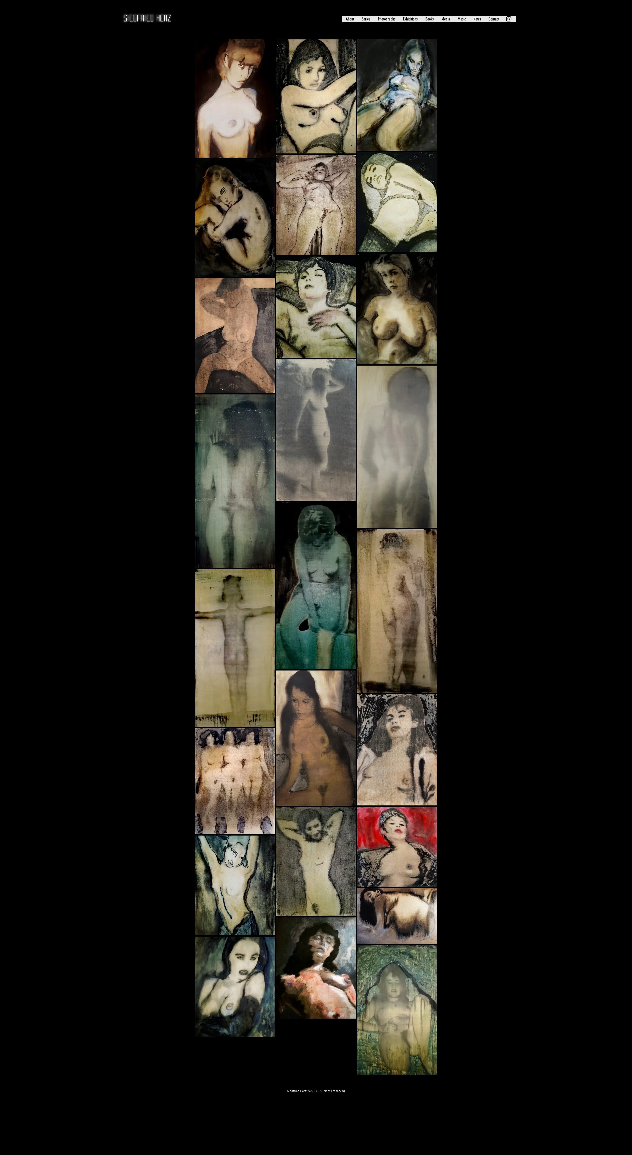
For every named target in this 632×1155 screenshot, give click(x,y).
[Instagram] (508, 18)
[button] (350, 19)
